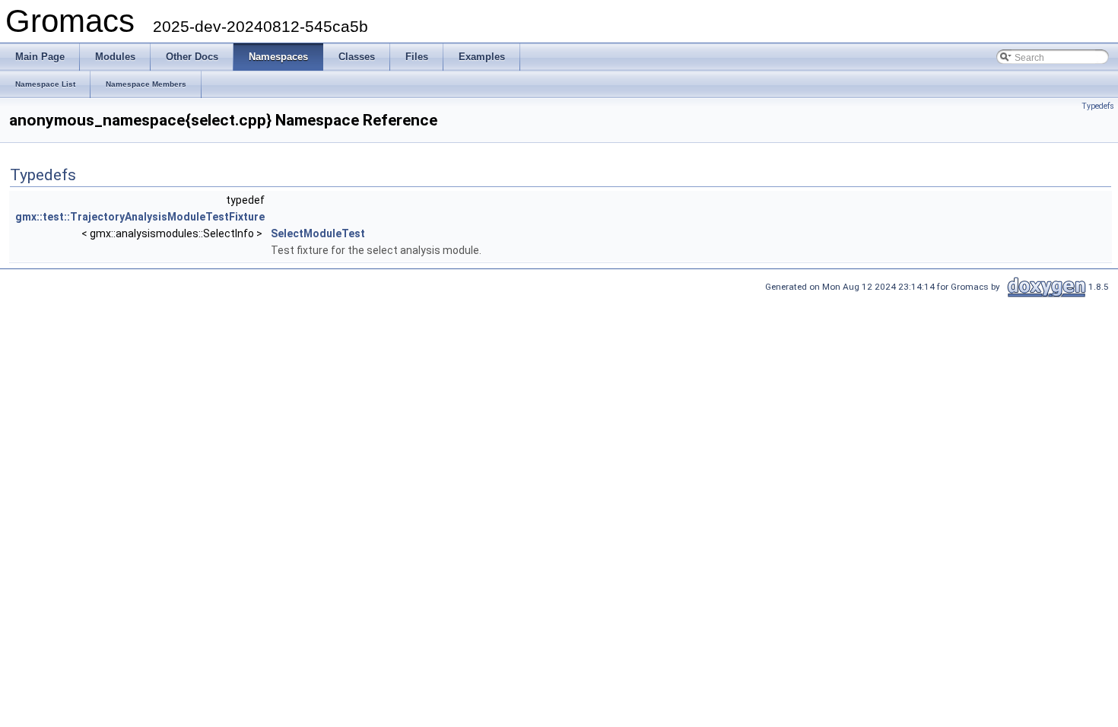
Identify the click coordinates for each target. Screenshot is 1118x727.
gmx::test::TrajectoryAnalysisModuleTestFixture (140, 217)
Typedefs (1097, 106)
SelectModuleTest (318, 233)
